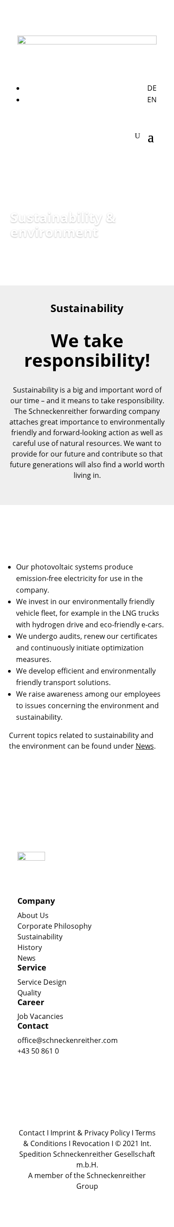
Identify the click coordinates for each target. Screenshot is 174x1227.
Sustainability (39, 937)
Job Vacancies (40, 1016)
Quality (29, 993)
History (29, 947)
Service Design (41, 982)
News (26, 958)
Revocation (91, 1143)
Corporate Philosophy (54, 926)
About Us (33, 915)
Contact (32, 1133)
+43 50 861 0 (38, 1051)
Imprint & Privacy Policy (90, 1133)
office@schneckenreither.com (67, 1040)
